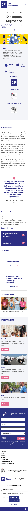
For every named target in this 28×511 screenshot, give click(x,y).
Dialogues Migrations (8, 242)
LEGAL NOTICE (4, 459)
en (2, 509)
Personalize (14, 504)
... (13, 30)
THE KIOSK (3, 451)
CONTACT (3, 455)
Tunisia (3, 27)
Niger (8, 25)
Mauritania (13, 25)
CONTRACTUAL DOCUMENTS (7, 463)
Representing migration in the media (10, 234)
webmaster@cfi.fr (3, 445)
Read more (5, 349)
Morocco (19, 25)
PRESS (2, 453)
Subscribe (21, 438)
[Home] (9, 4)
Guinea (3, 25)
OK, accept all (14, 497)
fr (4, 509)
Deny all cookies (14, 501)
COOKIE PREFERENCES (6, 461)
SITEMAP (3, 457)
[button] (4, 304)
